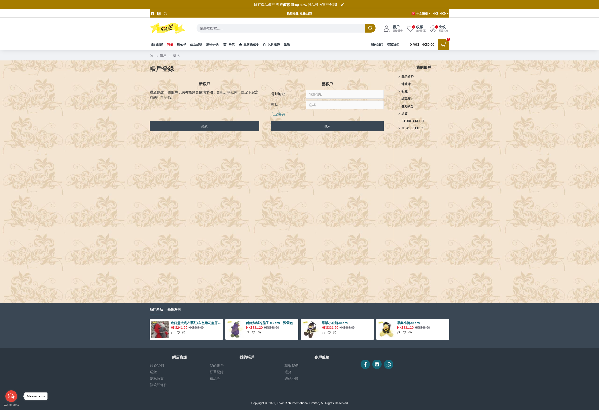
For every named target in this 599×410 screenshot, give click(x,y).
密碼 (274, 105)
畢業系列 (174, 310)
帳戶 (163, 55)
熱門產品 (156, 310)
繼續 (204, 126)
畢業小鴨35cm (408, 323)
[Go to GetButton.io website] (11, 405)
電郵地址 (278, 94)
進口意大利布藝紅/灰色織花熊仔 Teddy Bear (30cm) (196, 323)
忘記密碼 (278, 114)
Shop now (298, 5)
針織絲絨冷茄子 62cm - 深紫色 (269, 323)
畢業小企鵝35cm (335, 323)
